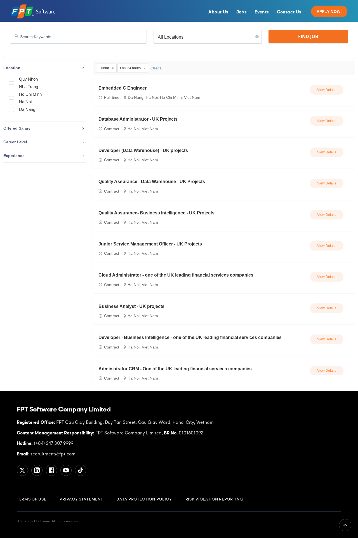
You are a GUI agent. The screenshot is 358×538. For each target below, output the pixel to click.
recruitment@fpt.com (53, 454)
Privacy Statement (81, 499)
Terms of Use (31, 499)
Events (262, 12)
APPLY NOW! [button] (329, 11)
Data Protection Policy (144, 499)
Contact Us (289, 12)
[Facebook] (51, 470)
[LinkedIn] (37, 470)
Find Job (308, 36)
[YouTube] (66, 470)
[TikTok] (80, 470)
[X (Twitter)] (22, 470)
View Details (326, 90)
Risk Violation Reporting (214, 499)
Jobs (241, 12)
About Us (218, 12)
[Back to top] (345, 525)
